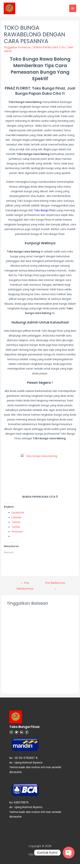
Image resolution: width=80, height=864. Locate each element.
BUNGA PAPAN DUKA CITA (49, 47)
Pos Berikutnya (55, 583)
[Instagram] (11, 732)
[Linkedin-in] (22, 732)
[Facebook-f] (27, 732)
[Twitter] (16, 732)
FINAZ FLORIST (17, 88)
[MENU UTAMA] (72, 8)
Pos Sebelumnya (25, 583)
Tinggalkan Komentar (17, 47)
